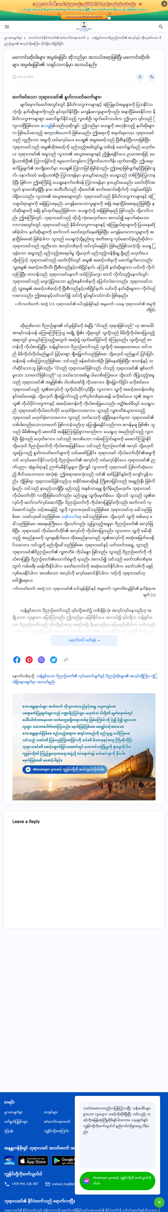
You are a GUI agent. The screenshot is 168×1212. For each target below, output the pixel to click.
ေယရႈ (47, 126)
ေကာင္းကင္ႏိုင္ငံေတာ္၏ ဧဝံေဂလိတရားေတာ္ (57, 38)
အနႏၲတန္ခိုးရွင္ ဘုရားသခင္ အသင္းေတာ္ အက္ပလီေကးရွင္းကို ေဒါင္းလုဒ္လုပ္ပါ (67, 1148)
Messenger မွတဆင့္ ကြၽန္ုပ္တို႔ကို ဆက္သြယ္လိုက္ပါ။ (122, 1181)
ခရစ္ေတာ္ (69, 517)
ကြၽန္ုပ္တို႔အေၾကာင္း (56, 1131)
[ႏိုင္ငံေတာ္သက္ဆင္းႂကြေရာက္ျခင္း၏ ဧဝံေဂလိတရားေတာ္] (84, 27)
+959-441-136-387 (24, 1184)
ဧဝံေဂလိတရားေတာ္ (57, 1122)
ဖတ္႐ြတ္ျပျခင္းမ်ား (16, 1122)
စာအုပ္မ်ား (51, 1112)
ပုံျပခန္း (9, 1131)
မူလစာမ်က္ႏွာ (13, 38)
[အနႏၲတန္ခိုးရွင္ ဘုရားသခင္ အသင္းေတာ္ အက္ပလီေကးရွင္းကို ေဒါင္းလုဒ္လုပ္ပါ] (9, 1161)
